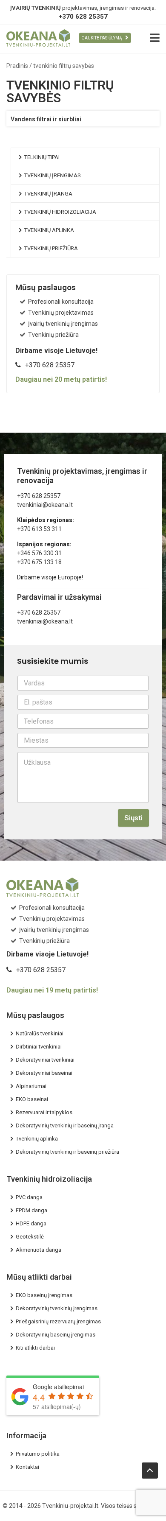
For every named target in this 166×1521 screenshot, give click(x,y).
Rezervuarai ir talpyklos (44, 1112)
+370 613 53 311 (39, 529)
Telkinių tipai (42, 157)
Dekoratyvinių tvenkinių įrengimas (56, 1308)
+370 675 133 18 (39, 562)
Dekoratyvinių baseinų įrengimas (55, 1334)
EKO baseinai (32, 1099)
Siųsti (133, 818)
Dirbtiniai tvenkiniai (39, 1046)
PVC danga (29, 1197)
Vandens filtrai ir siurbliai (46, 119)
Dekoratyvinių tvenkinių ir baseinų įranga (65, 1125)
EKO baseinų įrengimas (44, 1295)
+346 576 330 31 (39, 553)
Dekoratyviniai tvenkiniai (45, 1060)
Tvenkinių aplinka (49, 230)
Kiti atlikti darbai (35, 1348)
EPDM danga (31, 1210)
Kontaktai (27, 1467)
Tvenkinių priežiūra (51, 248)
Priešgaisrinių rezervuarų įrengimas (58, 1321)
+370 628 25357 (83, 16)
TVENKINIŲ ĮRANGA (48, 193)
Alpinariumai (31, 1086)
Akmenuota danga (38, 1250)
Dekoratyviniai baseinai (44, 1073)
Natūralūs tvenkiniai (39, 1033)
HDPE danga (31, 1223)
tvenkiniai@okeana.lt (45, 504)
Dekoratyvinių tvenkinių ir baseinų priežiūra (67, 1152)
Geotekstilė (30, 1236)
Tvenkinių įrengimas (52, 175)
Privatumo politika (38, 1454)
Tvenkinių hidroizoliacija (60, 212)
